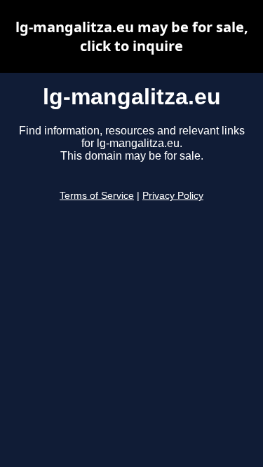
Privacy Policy (172, 195)
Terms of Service (97, 195)
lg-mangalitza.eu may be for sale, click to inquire (131, 36)
